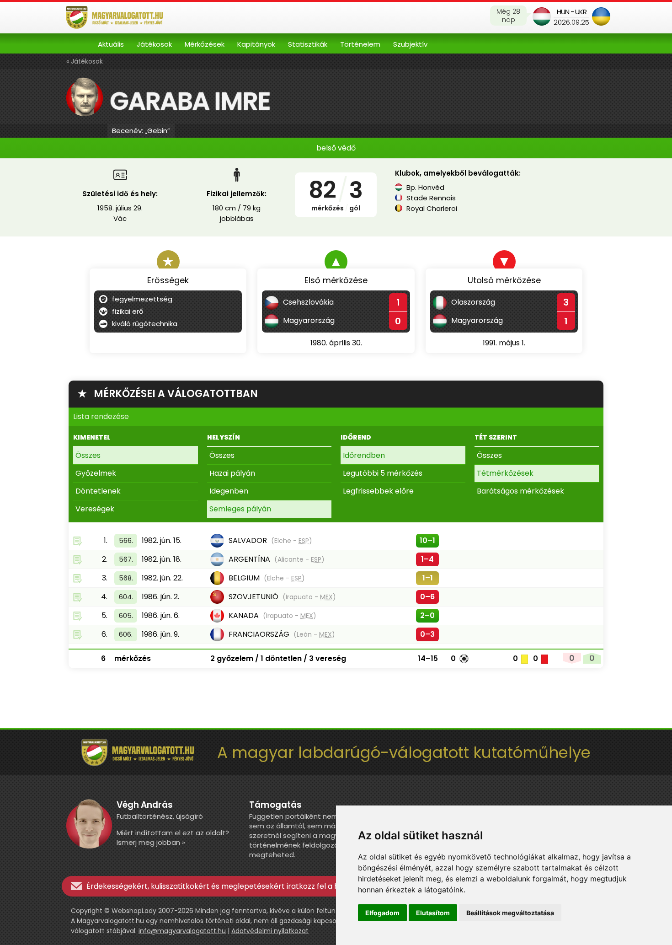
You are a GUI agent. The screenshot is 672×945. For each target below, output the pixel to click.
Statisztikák (307, 44)
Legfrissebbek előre (378, 491)
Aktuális (111, 44)
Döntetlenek (98, 491)
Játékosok (154, 44)
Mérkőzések (204, 44)
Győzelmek (95, 473)
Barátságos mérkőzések (520, 491)
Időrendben (364, 455)
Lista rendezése (101, 416)
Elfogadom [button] (382, 913)
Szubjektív (410, 44)
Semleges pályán (240, 509)
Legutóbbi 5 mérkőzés (382, 473)
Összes (88, 455)
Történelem (360, 44)
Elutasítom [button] (433, 913)
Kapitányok (256, 44)
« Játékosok (84, 61)
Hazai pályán (232, 473)
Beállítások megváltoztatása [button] (510, 913)
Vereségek (94, 509)
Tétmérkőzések (505, 473)
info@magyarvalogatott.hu (182, 930)
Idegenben (228, 491)
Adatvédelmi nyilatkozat (270, 930)
